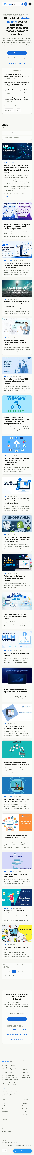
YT (10, 1094)
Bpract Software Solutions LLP (9, 1142)
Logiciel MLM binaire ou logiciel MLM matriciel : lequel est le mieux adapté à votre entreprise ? (15, 91)
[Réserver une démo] (25, 4)
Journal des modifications (26, 1076)
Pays (3, 1145)
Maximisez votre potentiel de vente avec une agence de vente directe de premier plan (16, 99)
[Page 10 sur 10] (14, 976)
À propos (24, 1103)
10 (5, 976)
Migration (24, 1114)
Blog (3, 1123)
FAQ (3, 1126)
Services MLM (12, 1030)
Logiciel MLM (22, 1030)
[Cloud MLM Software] (9, 4)
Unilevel (4, 1109)
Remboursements (19, 1145)
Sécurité (24, 1111)
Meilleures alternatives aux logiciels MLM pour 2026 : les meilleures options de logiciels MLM (16, 83)
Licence (24, 1069)
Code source (25, 1072)
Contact (24, 1106)
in (3, 1094)
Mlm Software (9, 110)
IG (17, 1094)
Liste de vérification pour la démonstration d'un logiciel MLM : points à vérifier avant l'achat (17, 75)
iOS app (4, 1089)
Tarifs (23, 1067)
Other (18, 110)
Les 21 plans (5, 1111)
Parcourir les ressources (17, 53)
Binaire (4, 1103)
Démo (3, 1129)
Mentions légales (6, 1131)
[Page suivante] (9, 976)
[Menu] (30, 4)
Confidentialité (10, 1145)
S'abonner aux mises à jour (17, 63)
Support (24, 1109)
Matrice (4, 1106)
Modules (24, 1064)
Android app (13, 1089)
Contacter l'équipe (17, 1039)
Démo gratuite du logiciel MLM (17, 1034)
